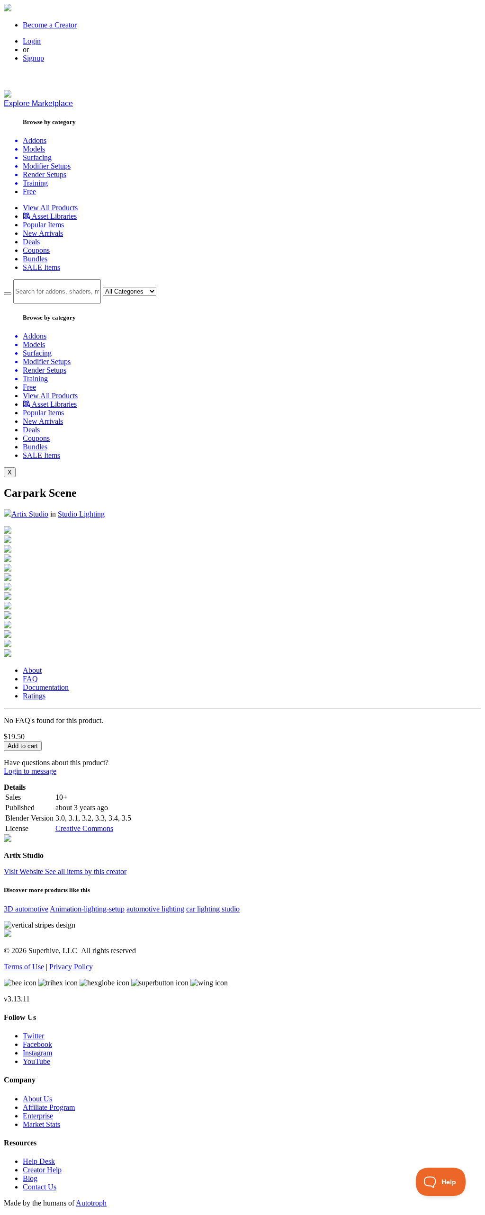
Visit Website (24, 871)
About (32, 670)
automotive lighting (155, 909)
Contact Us (39, 1187)
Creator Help (42, 1170)
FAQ (30, 679)
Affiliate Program (49, 1107)
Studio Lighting (81, 514)
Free (29, 192)
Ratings (34, 696)
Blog (30, 1178)
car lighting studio (213, 909)
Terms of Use (24, 967)
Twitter (33, 1036)
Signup (33, 58)
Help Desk (39, 1161)
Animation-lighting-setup (87, 909)
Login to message (30, 771)
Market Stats (41, 1124)
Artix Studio (29, 514)
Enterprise (38, 1116)
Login (32, 41)
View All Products (50, 208)
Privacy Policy (71, 967)
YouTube (36, 1061)
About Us (37, 1099)
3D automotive (26, 909)
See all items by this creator (85, 871)
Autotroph (91, 1203)
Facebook (37, 1044)
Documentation (46, 687)
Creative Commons (84, 828)
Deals (31, 242)
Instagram (37, 1053)
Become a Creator (50, 25)
